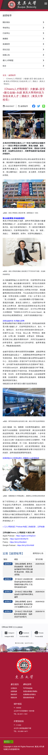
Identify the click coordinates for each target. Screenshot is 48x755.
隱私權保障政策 (28, 697)
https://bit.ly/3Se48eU (18, 542)
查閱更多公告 (38, 553)
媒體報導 (7, 15)
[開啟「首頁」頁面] (22, 4)
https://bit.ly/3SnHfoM (25, 545)
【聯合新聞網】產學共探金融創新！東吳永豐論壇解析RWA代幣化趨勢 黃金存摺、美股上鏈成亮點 (23, 569)
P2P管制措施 (27, 688)
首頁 (4, 75)
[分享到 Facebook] (33, 106)
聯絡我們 (14, 694)
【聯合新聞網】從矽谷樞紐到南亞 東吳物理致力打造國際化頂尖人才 (23, 604)
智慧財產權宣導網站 (30, 691)
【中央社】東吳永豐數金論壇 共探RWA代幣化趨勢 (23, 594)
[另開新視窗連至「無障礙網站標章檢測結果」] (20, 741)
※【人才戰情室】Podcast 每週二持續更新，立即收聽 (24, 526)
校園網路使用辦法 (29, 694)
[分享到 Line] (43, 106)
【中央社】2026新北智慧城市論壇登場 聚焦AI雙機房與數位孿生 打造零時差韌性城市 (23, 583)
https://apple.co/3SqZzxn (26, 535)
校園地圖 (14, 691)
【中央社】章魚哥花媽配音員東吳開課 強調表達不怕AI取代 (23, 614)
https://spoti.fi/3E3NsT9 (19, 538)
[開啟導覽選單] (46, 3)
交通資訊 (14, 688)
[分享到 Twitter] (38, 106)
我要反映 (14, 697)
